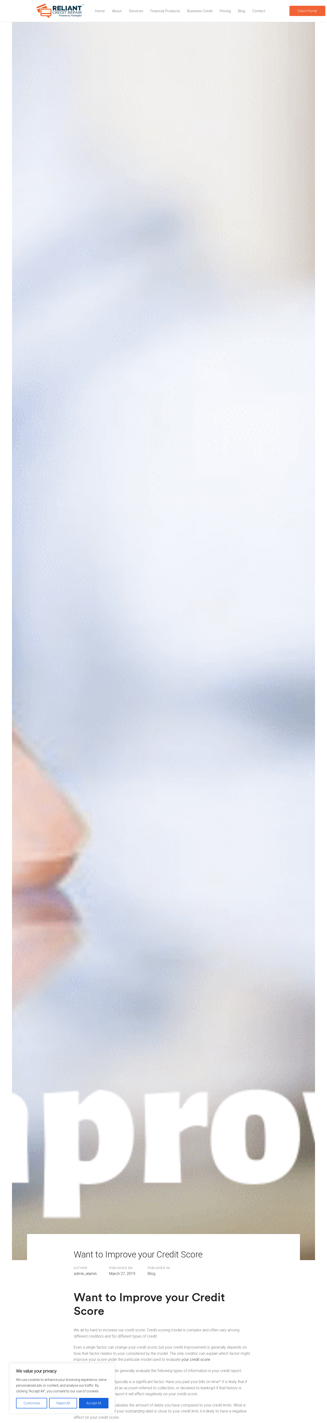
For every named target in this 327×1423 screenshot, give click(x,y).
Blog (151, 1273)
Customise (31, 1403)
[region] (62, 1388)
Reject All (63, 1403)
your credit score (195, 1359)
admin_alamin (85, 1273)
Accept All (93, 1403)
